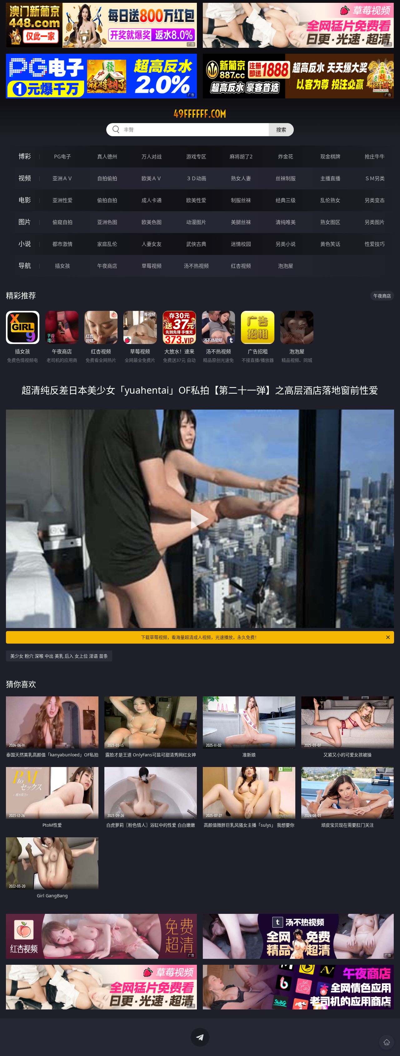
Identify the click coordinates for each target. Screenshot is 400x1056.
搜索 (281, 129)
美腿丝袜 (241, 222)
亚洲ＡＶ (62, 178)
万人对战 (152, 156)
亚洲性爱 (62, 200)
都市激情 (62, 244)
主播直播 (330, 178)
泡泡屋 (285, 265)
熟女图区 (330, 222)
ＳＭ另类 (375, 178)
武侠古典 (196, 244)
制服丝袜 (241, 200)
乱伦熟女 (330, 200)
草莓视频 (152, 265)
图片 (24, 222)
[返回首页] (386, 1042)
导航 (24, 266)
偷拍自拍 (107, 200)
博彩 (24, 156)
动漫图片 (196, 222)
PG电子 (62, 156)
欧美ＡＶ (152, 178)
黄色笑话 (330, 244)
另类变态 (375, 200)
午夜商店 (107, 265)
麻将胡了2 (241, 156)
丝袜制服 (286, 178)
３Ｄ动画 (196, 178)
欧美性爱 (196, 200)
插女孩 (62, 265)
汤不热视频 (196, 265)
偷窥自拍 (62, 222)
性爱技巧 (375, 244)
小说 (24, 244)
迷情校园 (241, 244)
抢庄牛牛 (375, 156)
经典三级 (286, 200)
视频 (24, 178)
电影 (24, 200)
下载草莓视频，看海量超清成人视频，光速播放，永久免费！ (200, 637)
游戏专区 (196, 156)
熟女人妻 (241, 178)
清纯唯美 (286, 222)
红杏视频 (241, 265)
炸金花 (285, 156)
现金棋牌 (330, 156)
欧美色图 (152, 222)
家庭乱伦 (107, 244)
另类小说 (286, 244)
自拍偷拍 (107, 178)
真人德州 (107, 156)
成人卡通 (152, 200)
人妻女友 (152, 244)
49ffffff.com (199, 113)
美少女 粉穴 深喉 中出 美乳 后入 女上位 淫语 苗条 (59, 656)
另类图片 (375, 222)
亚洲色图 (107, 222)
